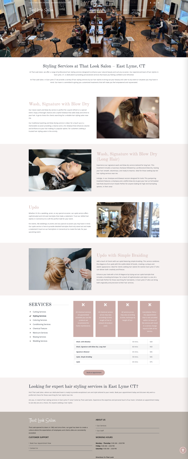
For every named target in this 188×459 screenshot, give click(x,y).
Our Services (101, 426)
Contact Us (34, 448)
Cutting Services (39, 312)
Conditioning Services (42, 324)
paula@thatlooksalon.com (60, 3)
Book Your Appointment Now (40, 443)
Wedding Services (40, 341)
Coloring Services (40, 320)
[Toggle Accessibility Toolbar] (183, 450)
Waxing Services (39, 337)
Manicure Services (40, 333)
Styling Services (39, 316)
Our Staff (100, 431)
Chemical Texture (40, 328)
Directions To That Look (105, 457)
